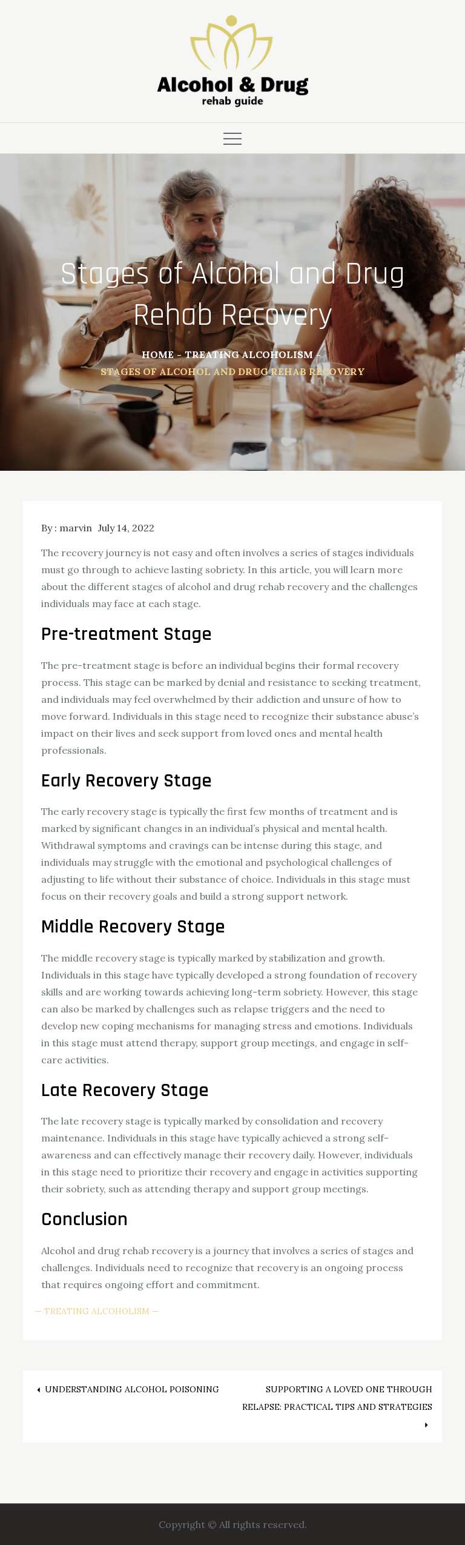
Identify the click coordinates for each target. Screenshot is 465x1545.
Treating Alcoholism (97, 1311)
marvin (75, 528)
